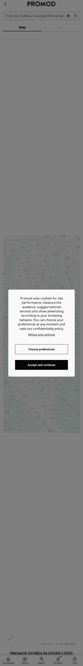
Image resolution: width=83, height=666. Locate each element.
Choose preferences (41, 349)
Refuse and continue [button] (41, 334)
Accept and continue (41, 365)
